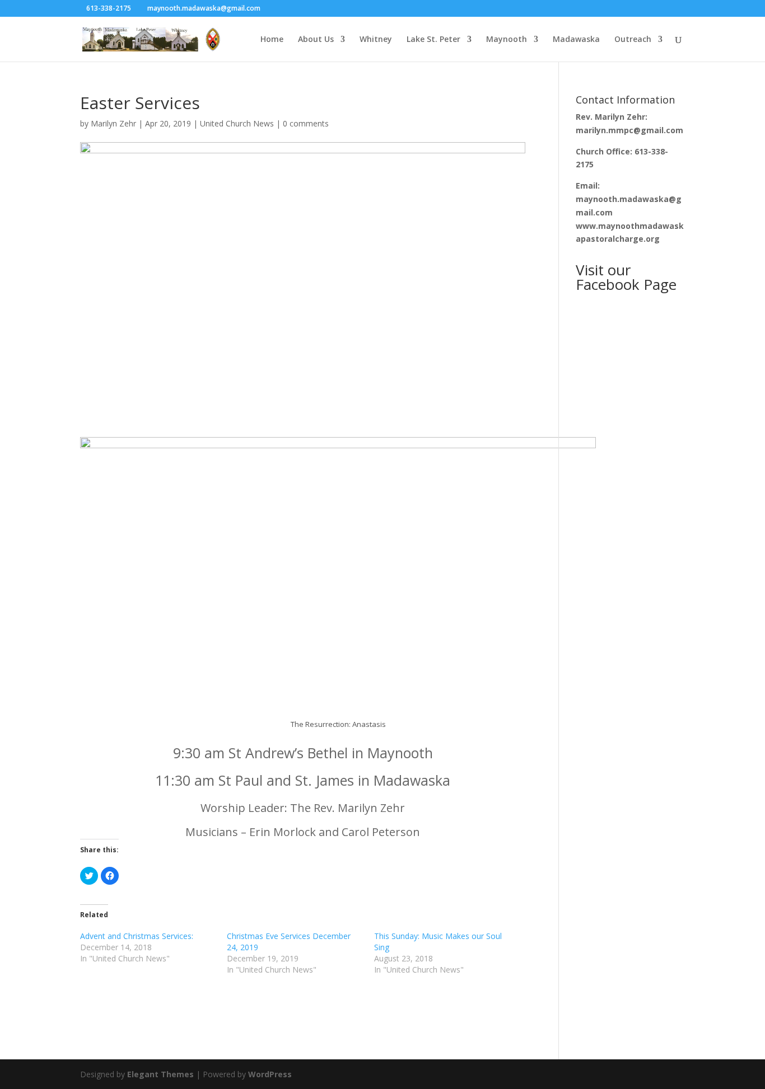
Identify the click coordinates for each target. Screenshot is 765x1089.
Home (271, 39)
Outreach (632, 39)
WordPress (270, 1074)
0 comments (306, 123)
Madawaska (576, 39)
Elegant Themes (160, 1074)
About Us (316, 39)
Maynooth (506, 39)
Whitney (376, 39)
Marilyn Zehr (113, 123)
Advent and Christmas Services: (136, 936)
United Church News (237, 123)
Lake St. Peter (433, 39)
